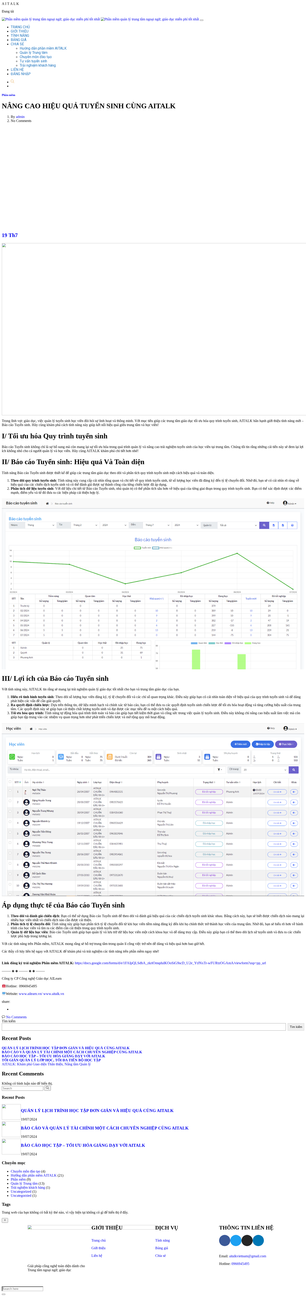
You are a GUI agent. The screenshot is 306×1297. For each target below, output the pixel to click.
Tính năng (162, 1240)
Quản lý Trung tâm (33, 52)
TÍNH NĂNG (20, 35)
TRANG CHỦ (20, 27)
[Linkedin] (258, 1240)
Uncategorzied (21, 1195)
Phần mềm (8, 95)
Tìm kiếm (8, 1021)
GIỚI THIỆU (19, 31)
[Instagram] (247, 1240)
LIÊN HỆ (17, 69)
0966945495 (240, 1264)
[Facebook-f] (224, 1240)
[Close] (5, 1220)
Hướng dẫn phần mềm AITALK (43, 48)
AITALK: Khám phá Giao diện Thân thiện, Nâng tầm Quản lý (46, 1064)
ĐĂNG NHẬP (21, 74)
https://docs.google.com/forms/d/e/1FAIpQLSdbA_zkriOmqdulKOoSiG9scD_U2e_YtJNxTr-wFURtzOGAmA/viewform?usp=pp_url (170, 963)
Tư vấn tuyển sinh (33, 61)
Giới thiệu (98, 1248)
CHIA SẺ (17, 44)
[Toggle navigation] (201, 20)
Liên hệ (96, 1256)
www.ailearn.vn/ (30, 994)
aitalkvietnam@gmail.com (247, 1256)
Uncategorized (21, 1191)
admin (20, 117)
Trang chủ (98, 1240)
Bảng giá (161, 1248)
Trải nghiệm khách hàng (38, 65)
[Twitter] (235, 1240)
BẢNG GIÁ (18, 40)
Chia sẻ (160, 1256)
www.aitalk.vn (53, 994)
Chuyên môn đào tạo (36, 57)
